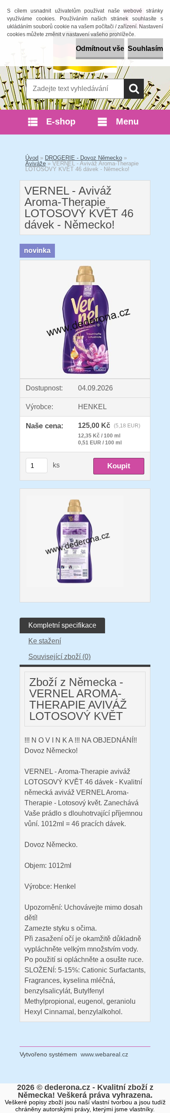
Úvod (31, 158)
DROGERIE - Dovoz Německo (83, 158)
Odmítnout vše (100, 48)
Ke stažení (44, 641)
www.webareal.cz (104, 1054)
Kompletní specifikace (62, 625)
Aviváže (35, 163)
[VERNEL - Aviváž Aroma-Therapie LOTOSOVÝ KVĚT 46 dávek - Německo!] (85, 263)
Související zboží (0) (59, 656)
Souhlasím (145, 48)
